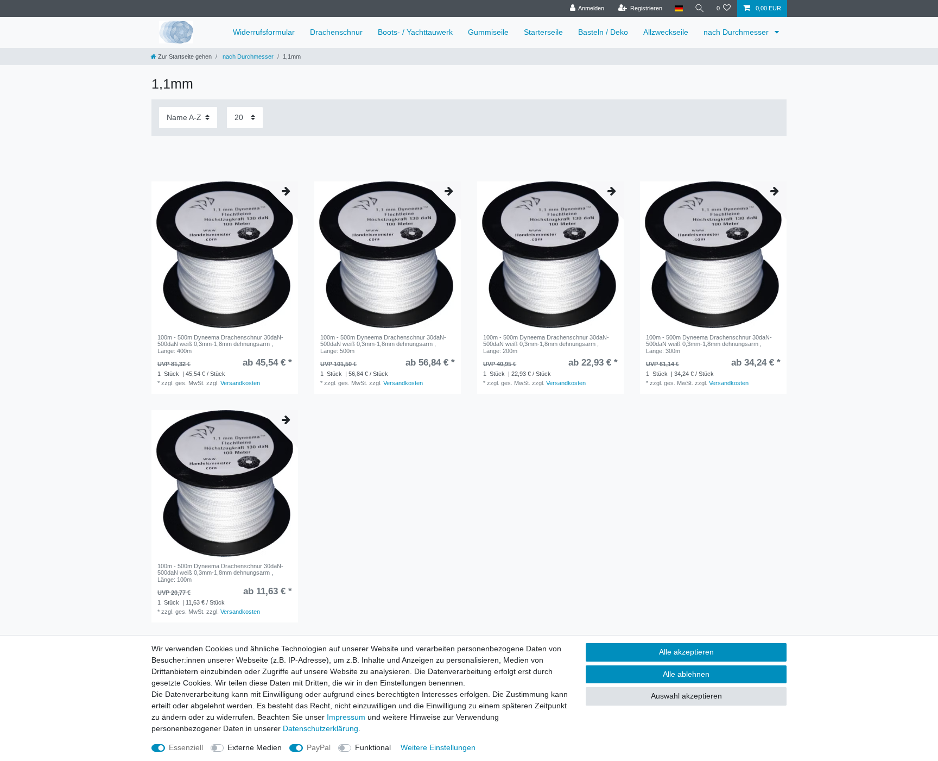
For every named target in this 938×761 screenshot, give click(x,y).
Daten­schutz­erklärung (320, 728)
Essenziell (186, 747)
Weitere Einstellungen (438, 747)
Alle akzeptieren (686, 651)
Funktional (373, 747)
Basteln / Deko (603, 32)
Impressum (346, 717)
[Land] (678, 8)
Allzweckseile (665, 32)
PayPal (319, 747)
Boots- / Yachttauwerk (415, 32)
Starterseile (543, 32)
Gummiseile (488, 32)
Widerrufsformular (264, 32)
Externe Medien (254, 747)
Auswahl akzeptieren (686, 695)
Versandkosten (240, 383)
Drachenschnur (336, 32)
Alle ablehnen (686, 674)
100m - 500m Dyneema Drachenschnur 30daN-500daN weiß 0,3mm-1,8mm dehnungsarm (220, 344)
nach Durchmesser (737, 32)
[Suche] (700, 8)
